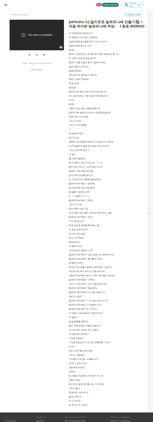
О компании (10, 421)
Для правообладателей (75, 421)
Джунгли (40, 421)
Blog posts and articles (40, 63)
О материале (36, 69)
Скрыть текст (134, 14)
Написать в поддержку (120, 421)
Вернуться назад (19, 15)
